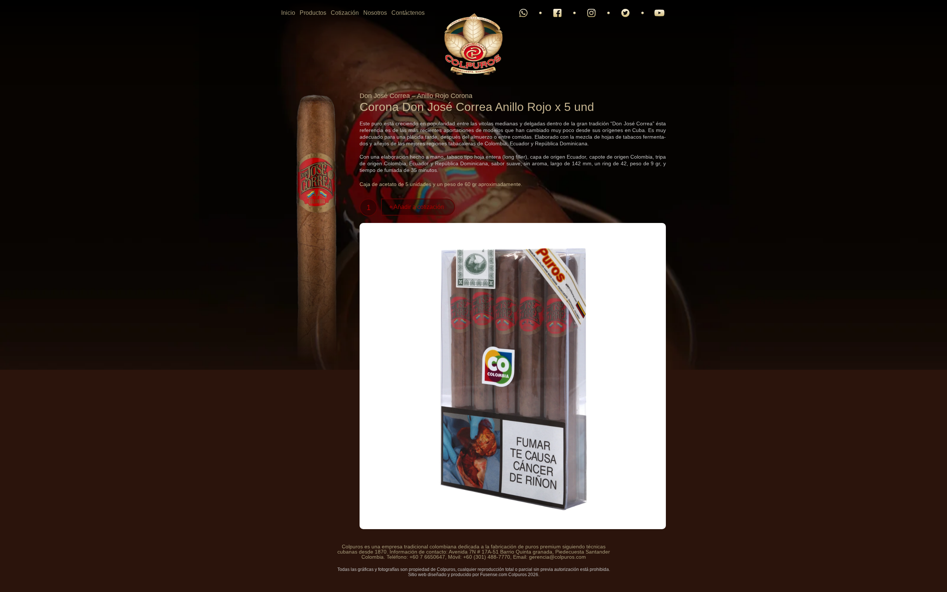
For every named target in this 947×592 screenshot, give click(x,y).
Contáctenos (408, 13)
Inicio (288, 13)
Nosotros (375, 13)
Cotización (345, 13)
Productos (313, 13)
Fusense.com (493, 574)
